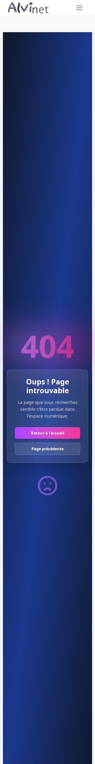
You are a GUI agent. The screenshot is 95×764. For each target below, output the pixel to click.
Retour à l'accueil (47, 433)
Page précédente (47, 448)
